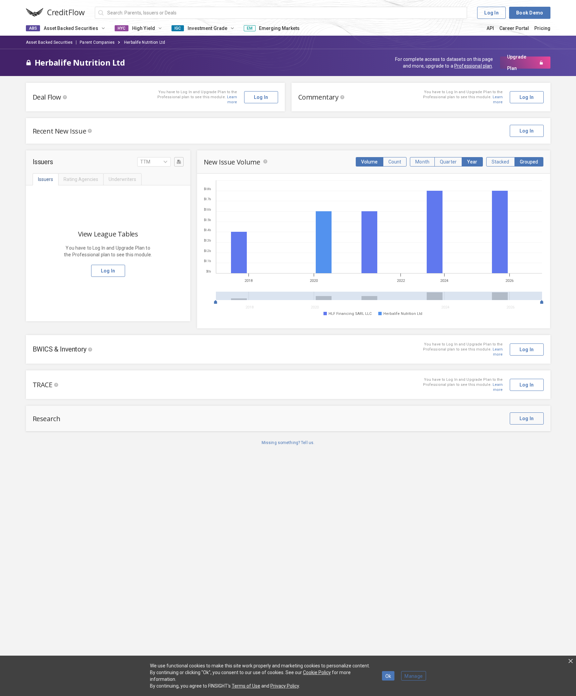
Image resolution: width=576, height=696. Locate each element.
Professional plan (473, 66)
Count (394, 161)
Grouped (529, 161)
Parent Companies (97, 42)
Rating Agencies (81, 179)
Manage (414, 676)
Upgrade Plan (516, 63)
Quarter (448, 161)
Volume (369, 161)
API (490, 28)
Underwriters (122, 179)
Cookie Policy (317, 672)
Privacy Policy (284, 686)
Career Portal (514, 28)
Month (422, 161)
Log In (491, 12)
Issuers (45, 179)
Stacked (500, 161)
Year (472, 161)
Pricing (542, 28)
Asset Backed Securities (49, 42)
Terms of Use (246, 686)
